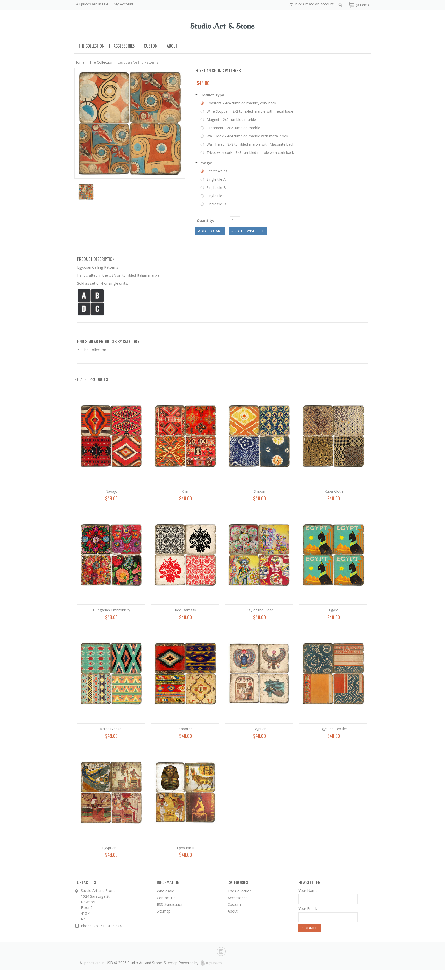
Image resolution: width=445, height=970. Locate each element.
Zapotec (185, 728)
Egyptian (259, 728)
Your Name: (308, 890)
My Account (123, 4)
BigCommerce (213, 963)
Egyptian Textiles (334, 728)
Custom (151, 46)
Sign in (292, 4)
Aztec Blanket (111, 728)
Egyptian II (185, 847)
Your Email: (307, 908)
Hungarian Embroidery (111, 610)
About (172, 46)
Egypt (333, 610)
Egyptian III (111, 847)
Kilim (186, 491)
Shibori (259, 491)
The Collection (91, 46)
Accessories (124, 46)
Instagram (221, 951)
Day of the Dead (259, 610)
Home (79, 62)
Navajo (111, 491)
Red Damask (185, 610)
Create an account (318, 4)
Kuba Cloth (333, 491)
